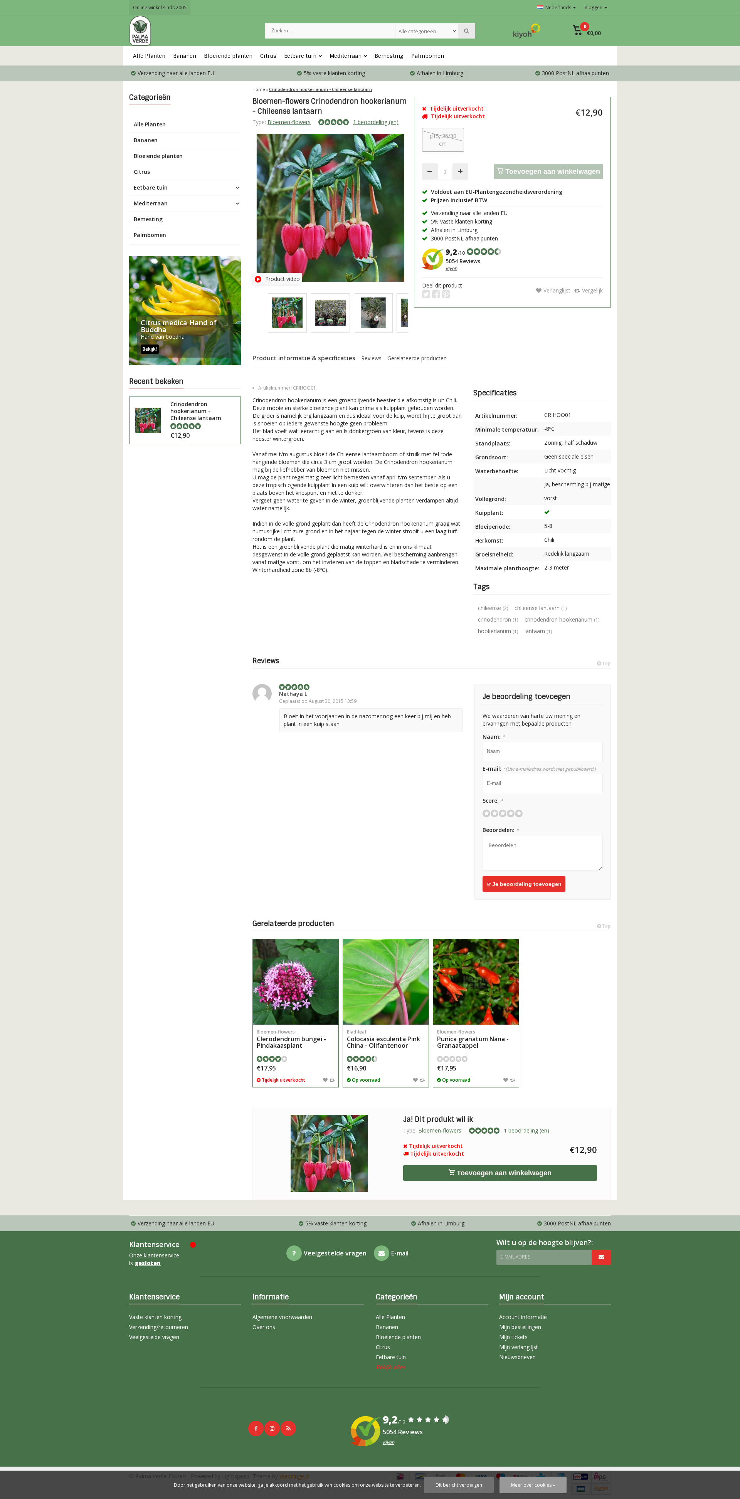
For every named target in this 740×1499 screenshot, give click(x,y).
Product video (282, 278)
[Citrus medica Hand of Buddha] (185, 310)
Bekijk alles (390, 1367)
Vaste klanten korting (155, 1317)
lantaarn (538, 631)
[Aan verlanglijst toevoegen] (325, 1080)
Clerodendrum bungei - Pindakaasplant (291, 1039)
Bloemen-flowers (289, 122)
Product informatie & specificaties (303, 358)
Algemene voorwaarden (282, 1317)
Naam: (494, 736)
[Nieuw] (288, 1428)
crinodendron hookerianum (562, 619)
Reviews (371, 358)
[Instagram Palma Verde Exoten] (272, 1428)
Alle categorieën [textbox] (417, 31)
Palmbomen (427, 55)
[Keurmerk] (527, 31)
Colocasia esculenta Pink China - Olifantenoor (383, 1039)
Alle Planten (149, 55)
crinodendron (498, 619)
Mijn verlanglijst (518, 1347)
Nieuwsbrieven (517, 1357)
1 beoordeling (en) (376, 122)
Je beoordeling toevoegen (526, 884)
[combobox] (426, 31)
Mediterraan (346, 55)
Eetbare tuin (300, 55)
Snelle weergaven (295, 1013)
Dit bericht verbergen (459, 1485)
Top (606, 663)
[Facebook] (256, 1428)
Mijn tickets (513, 1337)
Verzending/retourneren (158, 1327)
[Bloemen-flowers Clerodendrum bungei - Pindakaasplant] (295, 982)
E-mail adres (515, 1257)
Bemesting (389, 55)
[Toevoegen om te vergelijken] (332, 1080)
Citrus (268, 55)
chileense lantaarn (541, 608)
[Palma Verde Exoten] (189, 30)
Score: (493, 800)
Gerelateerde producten (417, 358)
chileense (493, 608)
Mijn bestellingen (520, 1327)
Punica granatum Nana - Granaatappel (473, 1039)
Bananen (184, 55)
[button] (587, 30)
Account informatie (523, 1317)
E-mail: (539, 768)
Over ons (263, 1327)
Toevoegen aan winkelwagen (551, 171)
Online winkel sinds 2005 (160, 7)
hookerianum (498, 631)
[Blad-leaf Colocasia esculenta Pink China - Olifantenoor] (386, 982)
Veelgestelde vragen (154, 1337)
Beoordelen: (501, 830)
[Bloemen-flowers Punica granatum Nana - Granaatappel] (476, 982)
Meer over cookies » (533, 1485)
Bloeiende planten (228, 55)
